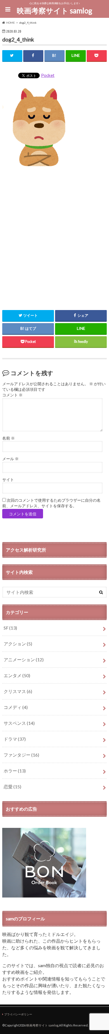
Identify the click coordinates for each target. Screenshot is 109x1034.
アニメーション (24, 659)
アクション (18, 643)
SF (10, 627)
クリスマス (18, 691)
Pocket (47, 75)
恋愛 (12, 786)
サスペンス (19, 723)
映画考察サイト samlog (54, 10)
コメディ (16, 707)
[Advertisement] (54, 236)
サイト (8, 479)
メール (10, 459)
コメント (12, 395)
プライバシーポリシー (18, 1014)
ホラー (15, 770)
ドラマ (15, 739)
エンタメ (17, 675)
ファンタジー (21, 754)
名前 (8, 438)
